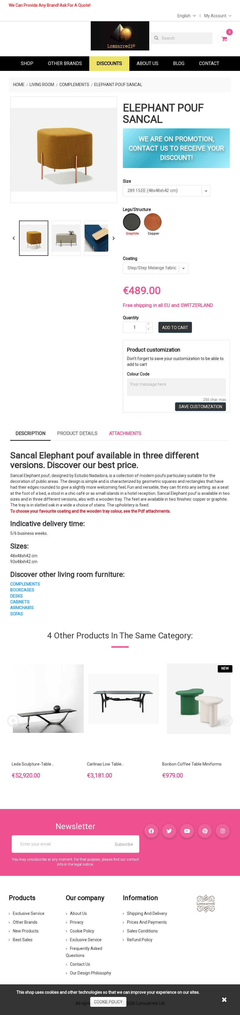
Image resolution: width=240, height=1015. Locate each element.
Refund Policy (139, 939)
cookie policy (108, 1002)
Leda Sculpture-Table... (33, 764)
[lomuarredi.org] (206, 903)
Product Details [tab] (77, 433)
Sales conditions (142, 931)
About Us (147, 63)
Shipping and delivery (147, 913)
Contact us (80, 964)
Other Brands (65, 63)
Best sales (22, 939)
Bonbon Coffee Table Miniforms (192, 764)
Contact (209, 63)
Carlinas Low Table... (105, 764)
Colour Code (138, 374)
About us (78, 913)
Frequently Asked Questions (84, 952)
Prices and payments (147, 922)
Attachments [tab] (125, 433)
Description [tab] (30, 433)
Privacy (76, 922)
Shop (27, 63)
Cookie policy (82, 931)
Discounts (109, 63)
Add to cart (175, 327)
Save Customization (200, 406)
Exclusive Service (28, 913)
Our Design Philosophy (90, 973)
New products (26, 931)
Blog (178, 63)
